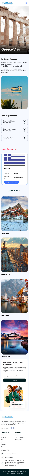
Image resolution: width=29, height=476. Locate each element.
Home (2, 435)
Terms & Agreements (10, 473)
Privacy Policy (20, 473)
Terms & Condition (19, 437)
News (2, 446)
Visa (2, 439)
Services (3, 444)
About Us (3, 437)
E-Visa (3, 442)
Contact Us (18, 435)
